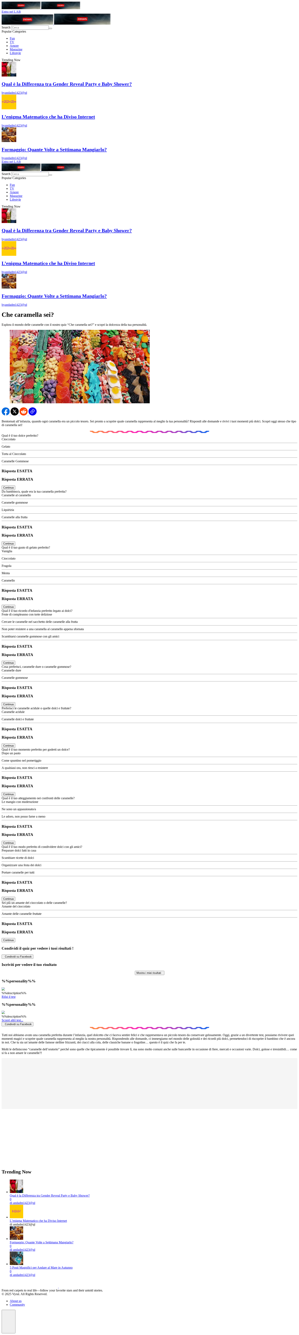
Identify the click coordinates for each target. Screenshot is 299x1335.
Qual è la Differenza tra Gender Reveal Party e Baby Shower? (50, 1195)
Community (17, 1304)
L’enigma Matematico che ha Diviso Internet (38, 1220)
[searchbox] (30, 27)
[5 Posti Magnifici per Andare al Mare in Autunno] (16, 1264)
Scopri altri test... (12, 1020)
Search (6, 27)
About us (16, 1301)
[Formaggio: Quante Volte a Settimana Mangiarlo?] (16, 1238)
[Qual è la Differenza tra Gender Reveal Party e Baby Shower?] (16, 1192)
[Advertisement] (124, 1140)
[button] (8, 1321)
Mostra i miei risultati (149, 972)
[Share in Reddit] (24, 414)
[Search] (50, 28)
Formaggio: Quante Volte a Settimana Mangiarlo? (41, 1242)
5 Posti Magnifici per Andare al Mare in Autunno (41, 1267)
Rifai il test (8, 996)
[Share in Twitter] (15, 414)
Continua (8, 487)
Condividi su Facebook (17, 956)
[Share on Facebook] (6, 414)
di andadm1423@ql (22, 1203)
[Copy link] (32, 414)
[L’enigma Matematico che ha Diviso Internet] (16, 1217)
